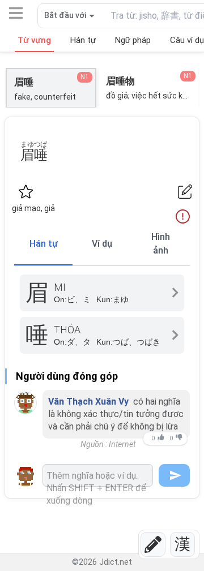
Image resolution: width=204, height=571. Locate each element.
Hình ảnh (160, 243)
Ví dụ (102, 243)
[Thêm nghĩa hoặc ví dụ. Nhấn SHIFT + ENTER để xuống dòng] (97, 475)
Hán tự (43, 243)
